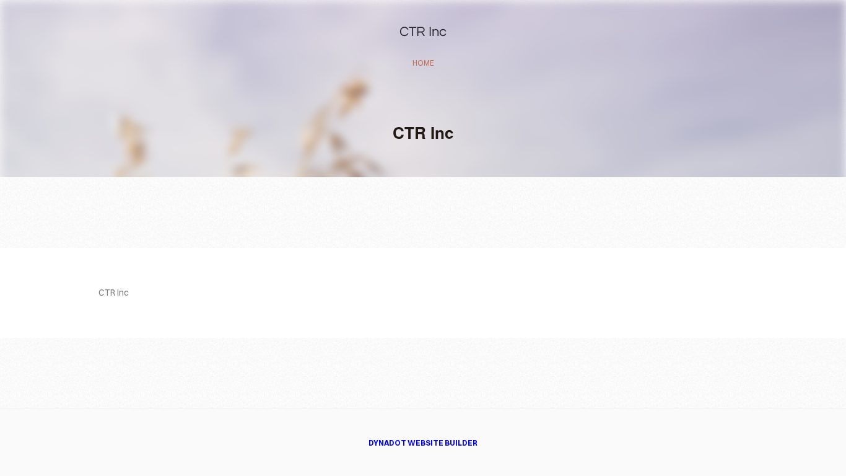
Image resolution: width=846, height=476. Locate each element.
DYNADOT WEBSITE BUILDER (423, 442)
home (423, 63)
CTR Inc (423, 32)
